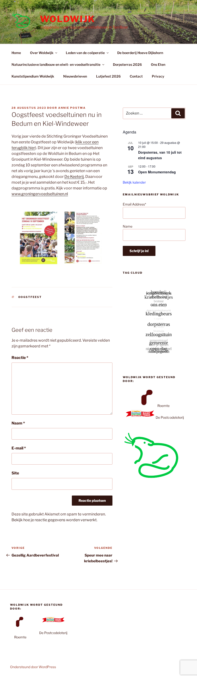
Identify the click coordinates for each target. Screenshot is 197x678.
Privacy (158, 76)
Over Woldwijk (41, 53)
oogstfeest (30, 297)
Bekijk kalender (134, 182)
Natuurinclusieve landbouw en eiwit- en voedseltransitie (56, 64)
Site (15, 473)
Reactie (20, 357)
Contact (136, 76)
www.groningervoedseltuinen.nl (40, 194)
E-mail (19, 448)
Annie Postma (72, 107)
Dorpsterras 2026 (127, 64)
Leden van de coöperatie (85, 53)
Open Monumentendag (157, 172)
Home (16, 53)
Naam (18, 423)
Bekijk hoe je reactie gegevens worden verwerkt (54, 520)
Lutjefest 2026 (108, 76)
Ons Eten (158, 64)
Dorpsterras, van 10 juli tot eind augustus (160, 155)
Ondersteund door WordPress (33, 667)
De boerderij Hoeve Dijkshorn (140, 53)
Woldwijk (67, 19)
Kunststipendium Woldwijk (33, 76)
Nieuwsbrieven (75, 76)
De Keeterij (74, 176)
